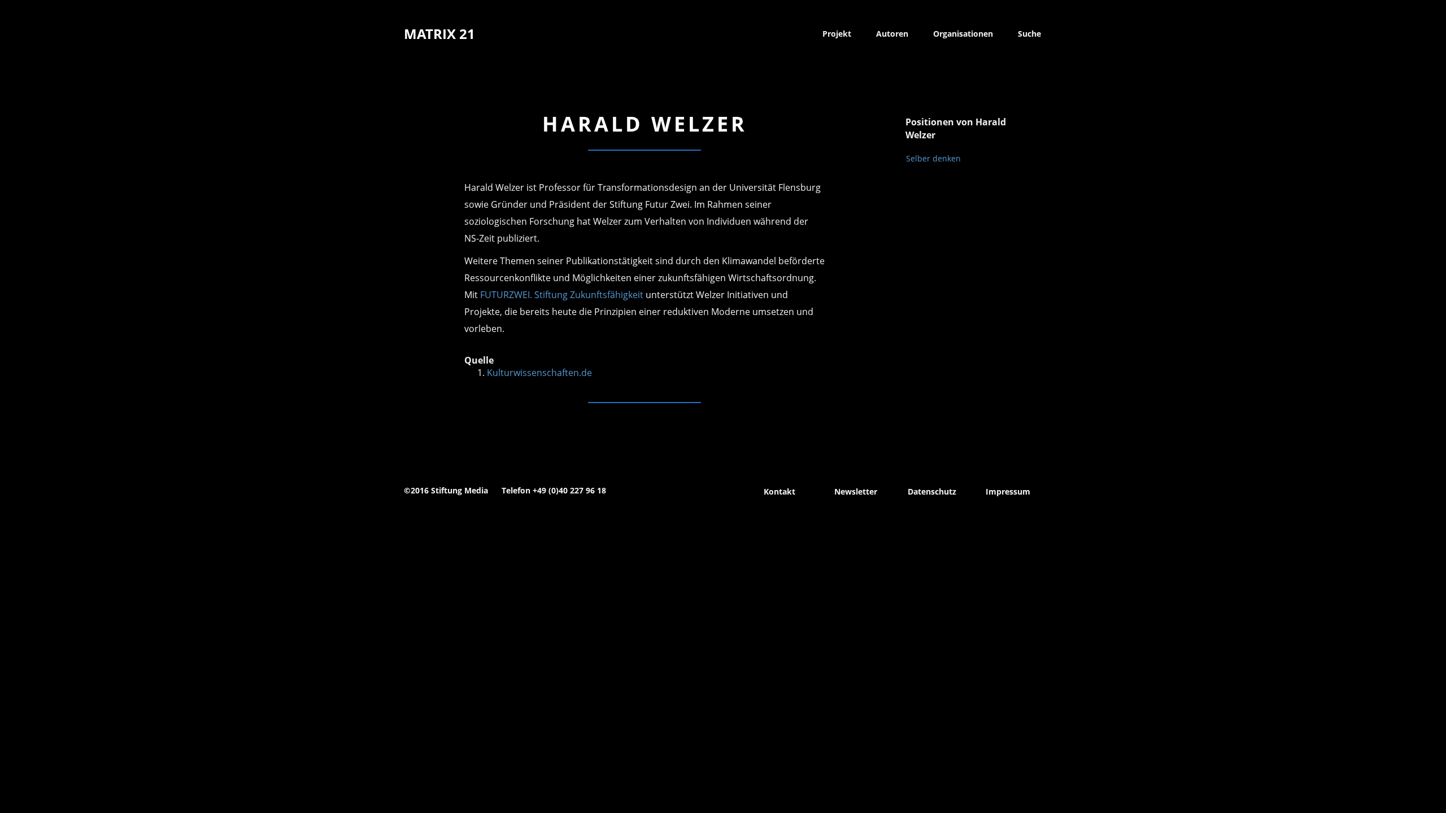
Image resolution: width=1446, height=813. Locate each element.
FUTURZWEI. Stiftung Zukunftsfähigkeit (561, 295)
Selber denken (933, 158)
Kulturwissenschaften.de (539, 372)
